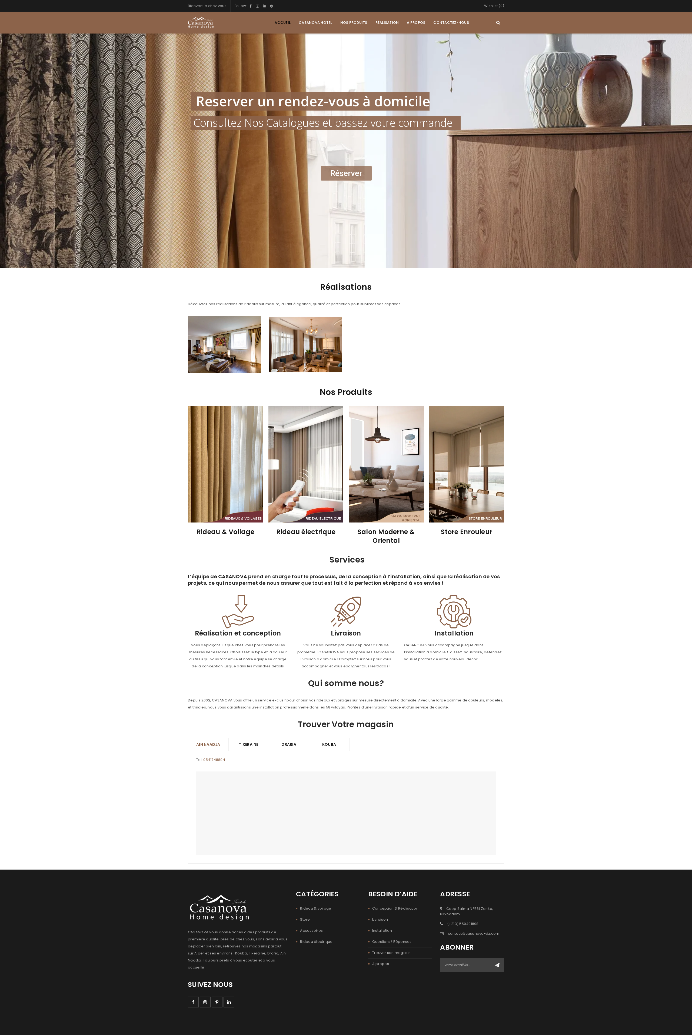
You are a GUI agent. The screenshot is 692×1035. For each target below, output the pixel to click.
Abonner (497, 965)
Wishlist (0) (494, 5)
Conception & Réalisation (395, 908)
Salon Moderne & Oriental (386, 536)
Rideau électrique (305, 531)
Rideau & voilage (315, 908)
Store (305, 919)
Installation (382, 930)
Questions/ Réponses (392, 941)
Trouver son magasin (391, 952)
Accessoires (311, 930)
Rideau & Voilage (225, 531)
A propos (380, 963)
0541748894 (214, 759)
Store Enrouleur (466, 531)
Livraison (380, 919)
